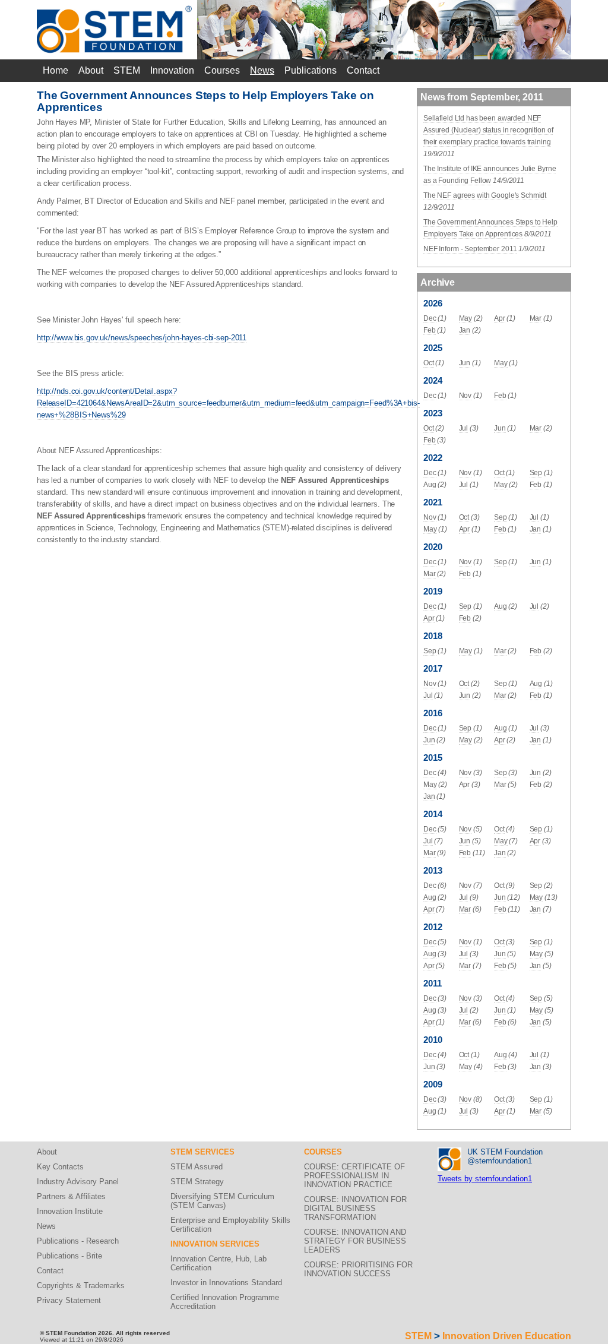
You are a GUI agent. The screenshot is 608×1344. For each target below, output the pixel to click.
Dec (429, 318)
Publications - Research (78, 1241)
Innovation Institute (70, 1211)
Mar (536, 318)
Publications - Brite (69, 1255)
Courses (222, 70)
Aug (429, 484)
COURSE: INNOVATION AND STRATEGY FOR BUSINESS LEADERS (355, 1241)
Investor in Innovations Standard (226, 1282)
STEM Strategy (197, 1181)
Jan (465, 330)
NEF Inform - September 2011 (470, 249)
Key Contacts (60, 1166)
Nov (465, 395)
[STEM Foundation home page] (114, 9)
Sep (536, 473)
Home (55, 70)
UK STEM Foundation (505, 1151)
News (262, 70)
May (466, 318)
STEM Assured (196, 1166)
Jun (465, 363)
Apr (499, 318)
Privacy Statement (69, 1300)
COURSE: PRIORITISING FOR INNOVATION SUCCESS (358, 1269)
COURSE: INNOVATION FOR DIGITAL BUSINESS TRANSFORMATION (355, 1208)
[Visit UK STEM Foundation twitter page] (449, 1151)
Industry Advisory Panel (78, 1181)
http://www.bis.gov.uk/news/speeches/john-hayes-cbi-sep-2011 (141, 337)
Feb (429, 330)
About (90, 70)
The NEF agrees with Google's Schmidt (484, 195)
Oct (428, 363)
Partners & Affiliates (71, 1196)
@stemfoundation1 (499, 1160)
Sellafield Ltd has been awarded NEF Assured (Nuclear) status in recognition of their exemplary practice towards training (488, 130)
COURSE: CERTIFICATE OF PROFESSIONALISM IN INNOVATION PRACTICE (354, 1175)
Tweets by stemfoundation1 (485, 1178)
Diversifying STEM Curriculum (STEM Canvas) (222, 1201)
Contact (363, 70)
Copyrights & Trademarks (81, 1285)
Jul (463, 428)
